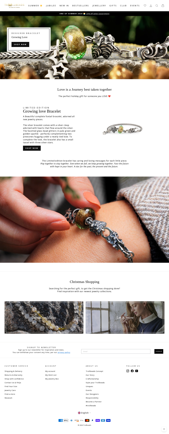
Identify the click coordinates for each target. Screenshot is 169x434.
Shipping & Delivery (13, 371)
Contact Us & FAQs (13, 382)
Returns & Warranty (13, 375)
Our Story (90, 375)
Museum (8, 398)
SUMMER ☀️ (35, 5)
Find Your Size (11, 386)
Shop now (20, 44)
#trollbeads (91, 405)
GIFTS (113, 5)
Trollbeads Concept (94, 371)
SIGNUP (159, 351)
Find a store (10, 394)
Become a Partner (94, 401)
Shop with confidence (14, 379)
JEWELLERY (99, 5)
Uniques (89, 386)
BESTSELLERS (80, 5)
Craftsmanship (92, 379)
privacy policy (64, 352)
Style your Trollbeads (95, 382)
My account (50, 371)
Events (135, 5)
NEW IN (64, 5)
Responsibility (92, 398)
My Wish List (50, 375)
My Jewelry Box (52, 379)
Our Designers (92, 394)
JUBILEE (51, 5)
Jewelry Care (10, 390)
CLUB (123, 5)
